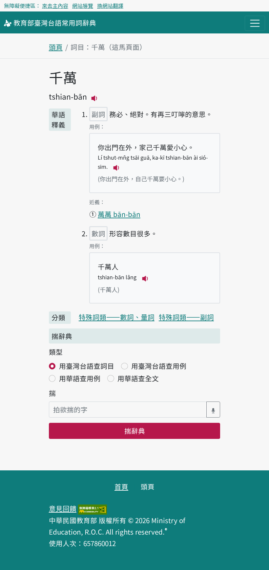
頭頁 (56, 47)
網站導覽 (82, 6)
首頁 (121, 486)
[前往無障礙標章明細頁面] (92, 508)
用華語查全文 (138, 378)
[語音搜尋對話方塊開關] (213, 410)
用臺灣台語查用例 (158, 366)
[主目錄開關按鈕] (255, 23)
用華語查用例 (79, 378)
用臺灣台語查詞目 (86, 366)
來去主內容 (55, 6)
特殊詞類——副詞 (186, 317)
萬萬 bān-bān (119, 214)
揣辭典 (134, 431)
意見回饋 (62, 508)
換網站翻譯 (110, 6)
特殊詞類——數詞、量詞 (117, 317)
